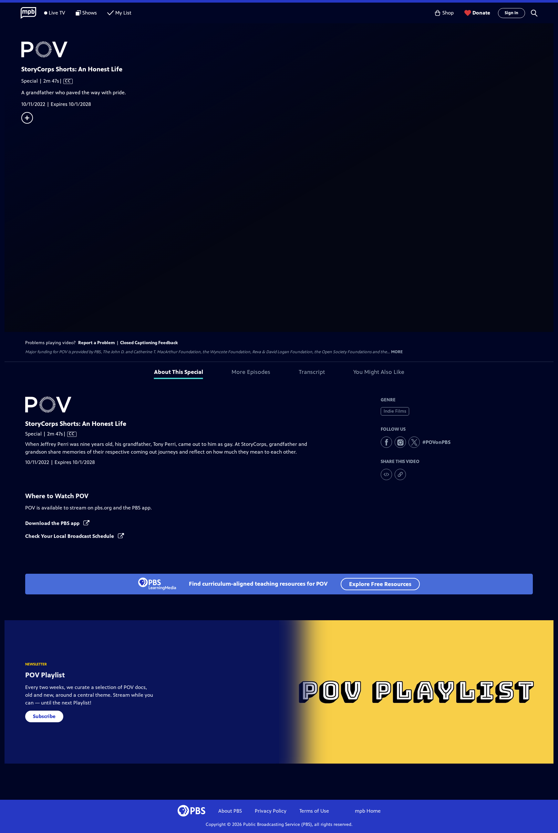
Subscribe (44, 716)
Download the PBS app (53, 523)
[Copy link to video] (400, 474)
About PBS (230, 811)
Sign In (511, 12)
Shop (448, 13)
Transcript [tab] (312, 371)
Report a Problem (96, 342)
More (397, 352)
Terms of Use (314, 811)
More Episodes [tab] (251, 371)
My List (123, 13)
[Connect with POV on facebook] (386, 442)
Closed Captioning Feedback (149, 342)
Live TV (57, 13)
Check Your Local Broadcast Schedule (70, 536)
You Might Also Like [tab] (378, 371)
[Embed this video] (386, 474)
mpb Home (368, 811)
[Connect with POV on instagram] (400, 442)
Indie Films (395, 411)
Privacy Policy (270, 811)
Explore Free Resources (380, 584)
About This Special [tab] (178, 371)
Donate (481, 13)
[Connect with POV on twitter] (414, 442)
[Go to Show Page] (287, 49)
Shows (89, 13)
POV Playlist (45, 675)
